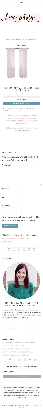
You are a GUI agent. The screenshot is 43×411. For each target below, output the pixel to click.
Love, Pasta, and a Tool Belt (21, 20)
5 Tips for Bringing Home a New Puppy (15, 355)
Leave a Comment (31, 39)
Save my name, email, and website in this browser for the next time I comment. (20, 218)
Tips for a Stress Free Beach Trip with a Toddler (18, 342)
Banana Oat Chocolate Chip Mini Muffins (16, 349)
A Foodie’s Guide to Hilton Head (13, 346)
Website (6, 205)
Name (5, 189)
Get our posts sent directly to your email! (22, 366)
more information (16, 111)
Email (5, 197)
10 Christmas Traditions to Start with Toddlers (17, 352)
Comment (7, 165)
